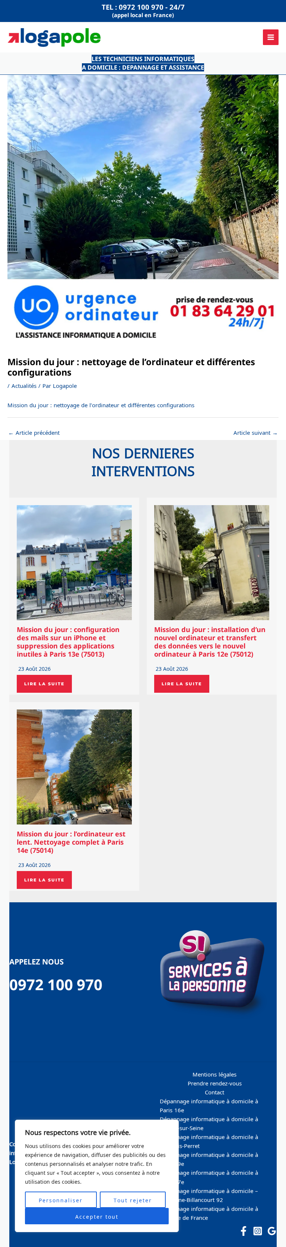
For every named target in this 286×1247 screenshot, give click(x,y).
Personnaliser (61, 1200)
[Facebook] (243, 1231)
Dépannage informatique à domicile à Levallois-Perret (209, 1140)
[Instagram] (258, 1231)
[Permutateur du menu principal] (271, 37)
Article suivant (255, 432)
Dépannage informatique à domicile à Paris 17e (209, 1176)
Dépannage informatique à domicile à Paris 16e (209, 1105)
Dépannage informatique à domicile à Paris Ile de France (209, 1212)
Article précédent (34, 432)
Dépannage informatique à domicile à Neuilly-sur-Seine (209, 1123)
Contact (214, 1092)
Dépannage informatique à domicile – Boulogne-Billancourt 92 (209, 1194)
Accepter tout (96, 1216)
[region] (97, 1176)
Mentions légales (214, 1074)
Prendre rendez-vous (215, 1083)
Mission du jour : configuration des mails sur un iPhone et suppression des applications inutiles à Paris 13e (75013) (68, 641)
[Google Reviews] (272, 1231)
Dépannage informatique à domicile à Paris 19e (209, 1158)
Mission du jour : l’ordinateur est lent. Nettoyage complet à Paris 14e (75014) (71, 842)
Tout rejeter (133, 1200)
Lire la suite (44, 683)
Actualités (24, 385)
